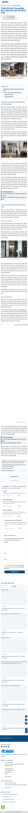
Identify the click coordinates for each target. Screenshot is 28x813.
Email (5, 559)
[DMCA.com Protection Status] (3, 807)
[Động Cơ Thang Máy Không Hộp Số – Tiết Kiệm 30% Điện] (14, 645)
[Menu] (26, 1)
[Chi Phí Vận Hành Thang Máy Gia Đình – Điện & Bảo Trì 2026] (14, 693)
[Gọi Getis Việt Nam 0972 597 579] (26, 720)
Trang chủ (3, 5)
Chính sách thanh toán (7, 796)
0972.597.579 (9, 468)
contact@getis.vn (9, 470)
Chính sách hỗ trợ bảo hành (8, 799)
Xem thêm (14, 586)
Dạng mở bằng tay (9, 96)
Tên (5, 553)
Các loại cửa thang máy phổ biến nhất (12, 92)
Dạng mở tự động (9, 94)
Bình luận (6, 542)
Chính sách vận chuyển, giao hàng (10, 794)
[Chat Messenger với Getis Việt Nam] (26, 716)
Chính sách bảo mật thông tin (9, 802)
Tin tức (8, 5)
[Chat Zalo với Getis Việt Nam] (26, 723)
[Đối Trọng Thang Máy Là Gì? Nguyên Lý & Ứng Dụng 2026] (14, 669)
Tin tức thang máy (16, 5)
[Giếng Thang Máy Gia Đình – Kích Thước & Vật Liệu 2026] (14, 597)
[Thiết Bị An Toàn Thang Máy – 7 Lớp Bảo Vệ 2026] (14, 621)
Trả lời (19, 495)
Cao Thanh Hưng (10, 17)
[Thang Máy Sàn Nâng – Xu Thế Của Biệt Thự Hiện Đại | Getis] (14, 717)
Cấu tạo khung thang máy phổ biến (12, 443)
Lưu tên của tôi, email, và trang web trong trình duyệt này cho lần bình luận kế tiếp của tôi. (14, 567)
